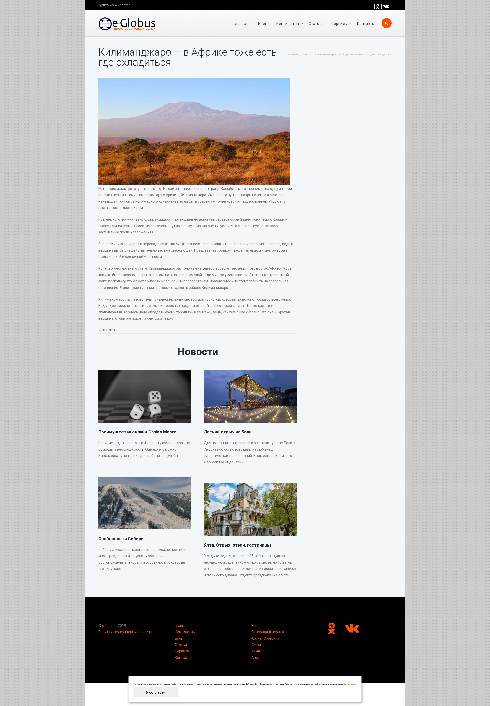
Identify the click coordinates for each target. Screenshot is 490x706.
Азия (255, 651)
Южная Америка (265, 638)
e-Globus (109, 626)
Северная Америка (267, 632)
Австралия (260, 657)
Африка (258, 645)
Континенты (287, 24)
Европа (257, 626)
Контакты (366, 24)
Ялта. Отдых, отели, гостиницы (237, 545)
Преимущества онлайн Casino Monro (137, 432)
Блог (262, 24)
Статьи (315, 24)
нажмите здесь (350, 684)
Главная (241, 24)
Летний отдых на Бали (228, 432)
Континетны (185, 632)
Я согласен (156, 692)
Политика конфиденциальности (125, 632)
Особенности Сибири (121, 538)
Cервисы (339, 24)
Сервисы (182, 651)
